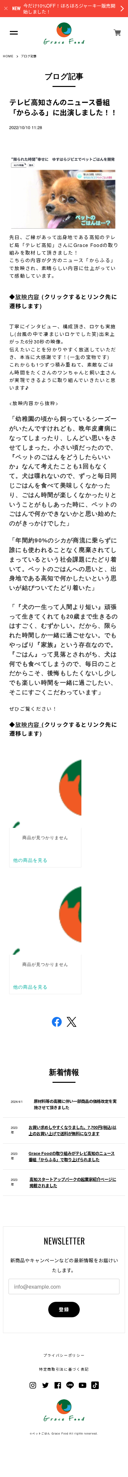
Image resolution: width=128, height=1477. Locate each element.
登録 (64, 1309)
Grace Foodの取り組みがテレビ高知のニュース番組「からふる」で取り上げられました (72, 1156)
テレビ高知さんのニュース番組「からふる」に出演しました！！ (63, 107)
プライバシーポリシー (64, 1355)
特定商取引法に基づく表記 (64, 1369)
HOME (8, 56)
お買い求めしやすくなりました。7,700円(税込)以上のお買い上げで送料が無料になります (72, 1130)
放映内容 (27, 297)
